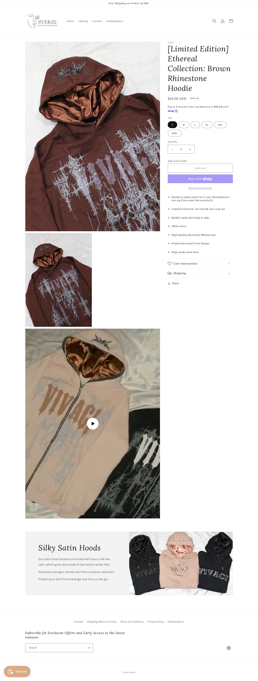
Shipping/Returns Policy (102, 621)
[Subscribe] (89, 647)
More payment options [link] (200, 188)
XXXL (175, 133)
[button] (214, 21)
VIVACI (133, 672)
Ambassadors (176, 621)
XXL (220, 125)
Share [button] (175, 283)
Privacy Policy (156, 621)
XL (207, 125)
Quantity (172, 141)
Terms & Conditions (132, 621)
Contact (78, 621)
